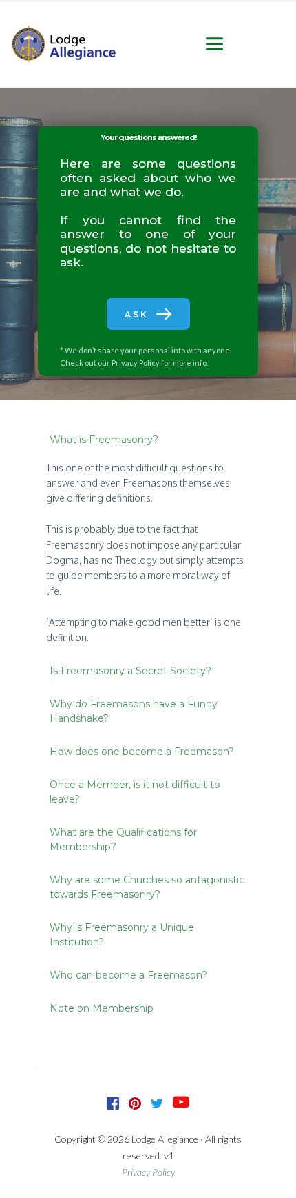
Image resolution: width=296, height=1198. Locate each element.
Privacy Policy (136, 362)
